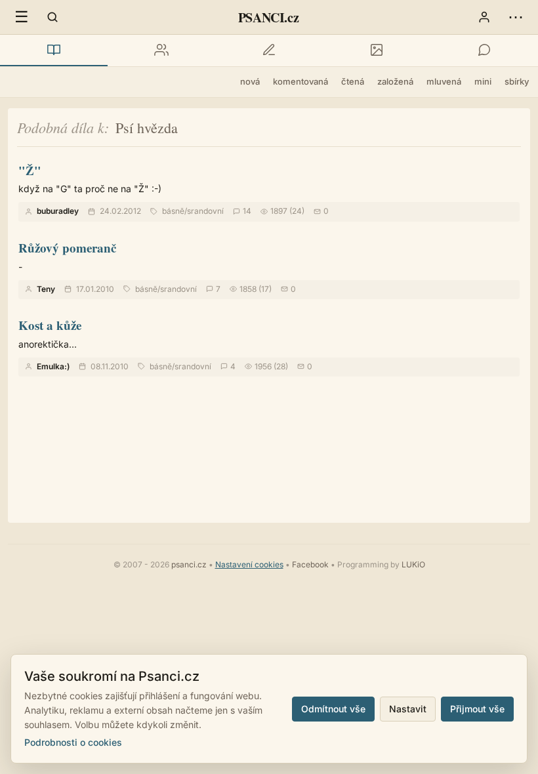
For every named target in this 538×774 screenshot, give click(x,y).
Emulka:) (53, 366)
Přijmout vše (477, 708)
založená (395, 81)
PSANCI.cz (268, 17)
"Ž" (29, 170)
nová (250, 81)
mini (482, 81)
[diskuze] (484, 50)
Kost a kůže (49, 325)
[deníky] (269, 50)
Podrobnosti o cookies (73, 742)
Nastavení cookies (249, 564)
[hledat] (52, 17)
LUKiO (413, 564)
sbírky (517, 81)
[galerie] (376, 50)
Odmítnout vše (333, 708)
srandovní (205, 211)
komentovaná (300, 81)
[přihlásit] (484, 17)
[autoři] (161, 50)
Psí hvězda (146, 127)
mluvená (443, 81)
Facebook (310, 564)
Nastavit (407, 708)
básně (173, 211)
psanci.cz (189, 564)
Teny (46, 289)
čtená (352, 81)
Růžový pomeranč (67, 247)
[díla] (54, 50)
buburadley (58, 211)
